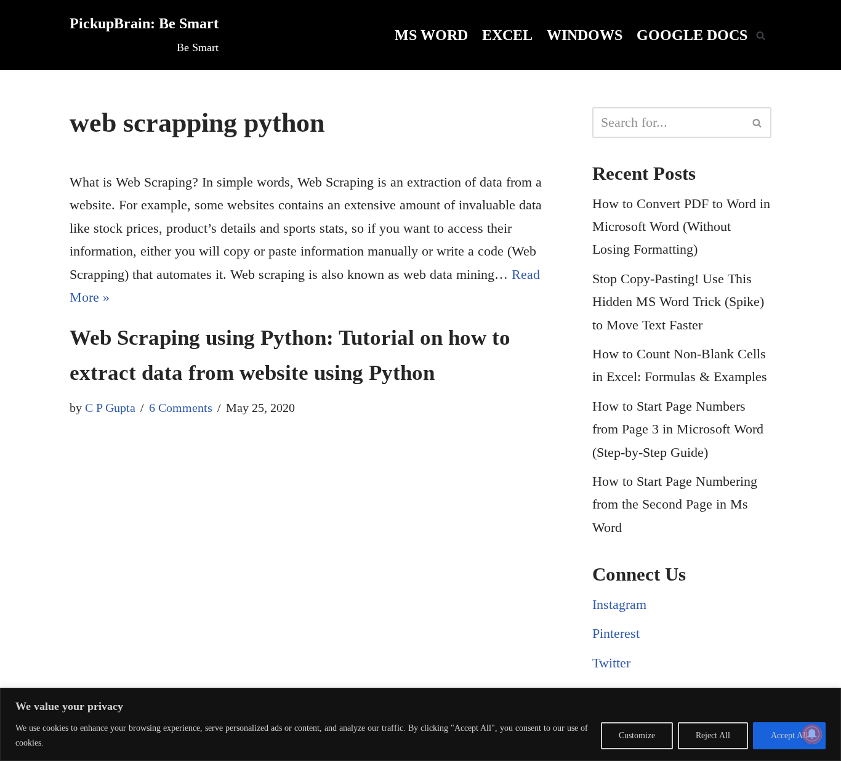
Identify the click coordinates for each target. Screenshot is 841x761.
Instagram (619, 604)
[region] (420, 724)
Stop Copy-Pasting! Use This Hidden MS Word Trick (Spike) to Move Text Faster (678, 301)
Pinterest (616, 633)
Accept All (789, 735)
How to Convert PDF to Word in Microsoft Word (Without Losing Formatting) (681, 226)
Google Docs (692, 34)
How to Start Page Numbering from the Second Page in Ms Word (674, 504)
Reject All (713, 735)
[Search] (760, 35)
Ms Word (431, 34)
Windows (584, 34)
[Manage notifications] (812, 734)
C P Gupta (110, 407)
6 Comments (180, 407)
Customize (637, 735)
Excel (507, 34)
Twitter (611, 662)
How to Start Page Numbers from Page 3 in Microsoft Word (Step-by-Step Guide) (677, 429)
